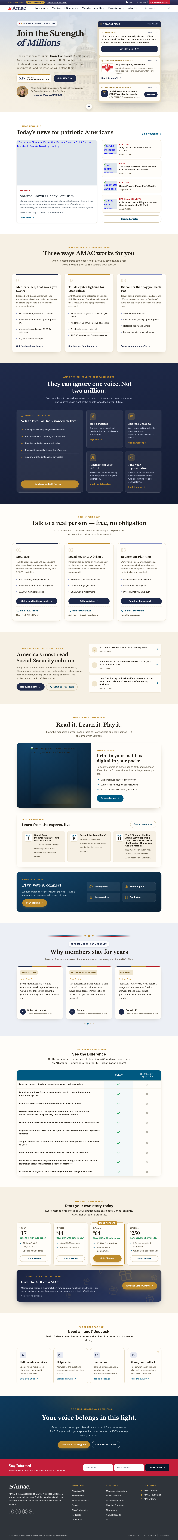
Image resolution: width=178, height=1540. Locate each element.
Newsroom (111, 1510)
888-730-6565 (134, 610)
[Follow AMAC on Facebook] (11, 1511)
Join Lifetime (144, 1258)
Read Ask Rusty (28, 686)
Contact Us (77, 1519)
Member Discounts (115, 1505)
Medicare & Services (64, 8)
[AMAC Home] (19, 1486)
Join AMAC (63, 78)
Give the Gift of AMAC (138, 1285)
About (131, 8)
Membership (78, 1495)
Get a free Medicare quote (35, 601)
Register (152, 95)
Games (75, 1505)
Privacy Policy (133, 1535)
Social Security (113, 1495)
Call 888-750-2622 (63, 686)
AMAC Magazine (80, 1510)
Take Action (115, 8)
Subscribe (156, 1467)
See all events (141, 824)
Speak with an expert (140, 601)
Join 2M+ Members (159, 2)
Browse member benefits (134, 346)
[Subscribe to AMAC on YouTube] (31, 1511)
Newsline (40, 8)
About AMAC (78, 1491)
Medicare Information (116, 1491)
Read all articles (130, 219)
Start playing (33, 902)
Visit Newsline (150, 133)
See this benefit (109, 78)
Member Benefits (92, 8)
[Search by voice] (169, 8)
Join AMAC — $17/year (74, 1444)
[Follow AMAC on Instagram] (24, 1511)
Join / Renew (34, 1258)
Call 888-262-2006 (105, 1444)
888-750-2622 (81, 610)
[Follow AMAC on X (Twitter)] (18, 1511)
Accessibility (164, 1535)
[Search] (146, 8)
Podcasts (76, 1515)
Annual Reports (113, 1515)
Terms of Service (149, 1535)
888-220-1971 (29, 610)
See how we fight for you (81, 346)
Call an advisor (87, 601)
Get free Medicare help (28, 346)
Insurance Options (115, 1500)
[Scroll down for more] (89, 108)
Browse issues (108, 798)
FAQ (108, 1519)
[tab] (84, 1023)
